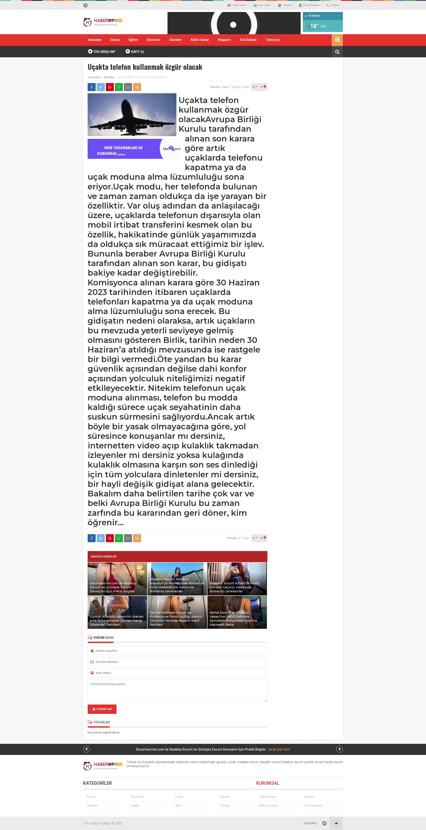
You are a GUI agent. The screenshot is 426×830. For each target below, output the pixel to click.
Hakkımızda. (268, 796)
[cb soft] (135, 157)
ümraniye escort (137, 766)
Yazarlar (287, 5)
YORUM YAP (104, 709)
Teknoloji (273, 40)
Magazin (224, 40)
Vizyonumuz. (314, 805)
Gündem (175, 40)
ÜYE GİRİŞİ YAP (104, 52)
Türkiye (225, 805)
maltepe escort (248, 762)
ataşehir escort (270, 762)
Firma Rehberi (311, 5)
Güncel (224, 796)
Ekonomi (153, 40)
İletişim (335, 5)
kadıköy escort (292, 762)
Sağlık (135, 805)
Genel (179, 796)
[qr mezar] (234, 24)
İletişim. (310, 796)
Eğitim (133, 40)
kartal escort (334, 762)
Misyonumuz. (269, 805)
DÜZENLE (310, 823)
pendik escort (314, 762)
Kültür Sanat (200, 40)
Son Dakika (248, 40)
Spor (178, 805)
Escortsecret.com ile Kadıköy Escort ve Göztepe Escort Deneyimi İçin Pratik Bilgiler (213, 749)
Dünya (115, 40)
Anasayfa (94, 40)
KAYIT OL (137, 52)
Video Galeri (239, 5)
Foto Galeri (264, 5)
